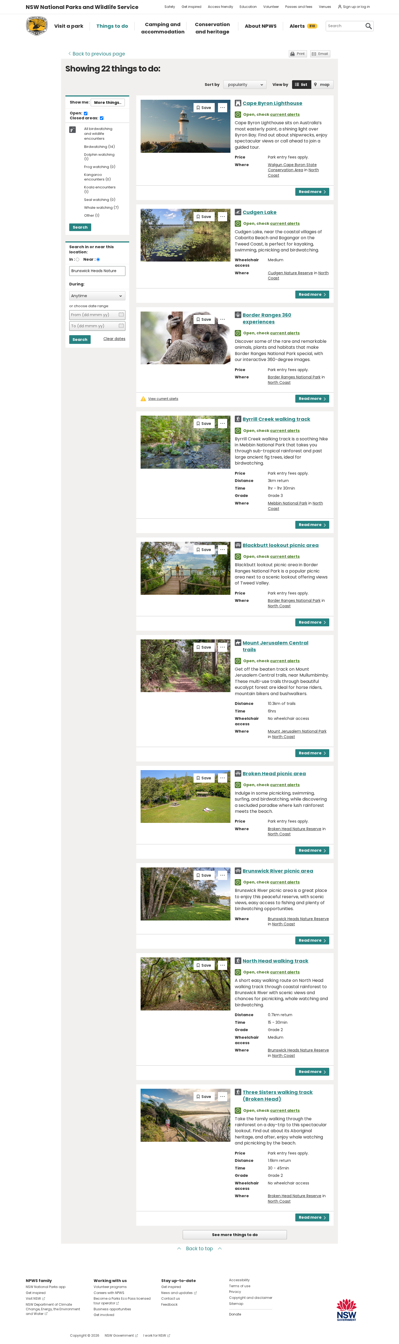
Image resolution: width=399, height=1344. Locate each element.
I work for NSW (154, 1335)
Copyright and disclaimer (250, 1297)
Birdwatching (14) (99, 147)
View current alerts (163, 399)
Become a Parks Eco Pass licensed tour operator (122, 1300)
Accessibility (239, 1280)
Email (323, 53)
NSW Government (119, 1335)
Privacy (235, 1291)
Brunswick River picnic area (278, 870)
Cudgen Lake (260, 212)
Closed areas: (84, 118)
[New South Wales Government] (347, 1310)
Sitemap (236, 1303)
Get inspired (191, 6)
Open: (76, 113)
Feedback (169, 1304)
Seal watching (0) (99, 200)
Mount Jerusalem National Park (297, 731)
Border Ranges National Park (294, 377)
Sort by (212, 84)
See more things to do (235, 1234)
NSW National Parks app (45, 1286)
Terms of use (239, 1286)
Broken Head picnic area (274, 773)
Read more (310, 191)
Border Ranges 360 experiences (267, 318)
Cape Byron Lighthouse (272, 103)
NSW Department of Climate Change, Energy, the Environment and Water (53, 1309)
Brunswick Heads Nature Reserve (298, 919)
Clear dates (114, 338)
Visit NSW (33, 1298)
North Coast (279, 382)
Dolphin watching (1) (99, 157)
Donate (235, 1314)
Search (80, 227)
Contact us (170, 1298)
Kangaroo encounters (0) (97, 177)
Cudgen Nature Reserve (290, 273)
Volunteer (271, 6)
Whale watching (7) (101, 208)
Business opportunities (112, 1309)
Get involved (104, 1314)
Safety (169, 6)
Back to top (199, 1248)
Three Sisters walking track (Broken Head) (278, 1095)
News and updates (177, 1292)
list (304, 84)
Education (248, 6)
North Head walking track (275, 960)
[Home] (37, 26)
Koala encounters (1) (100, 189)
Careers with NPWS (109, 1292)
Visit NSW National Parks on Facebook (31, 1335)
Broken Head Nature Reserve (294, 829)
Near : (89, 259)
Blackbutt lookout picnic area (281, 545)
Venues (325, 6)
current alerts (285, 114)
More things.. (107, 102)
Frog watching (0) (99, 167)
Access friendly (220, 6)
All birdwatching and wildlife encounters (98, 133)
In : (72, 259)
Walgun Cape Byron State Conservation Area (292, 167)
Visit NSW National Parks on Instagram (42, 1335)
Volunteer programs (110, 1286)
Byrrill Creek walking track (276, 419)
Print (301, 53)
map (325, 84)
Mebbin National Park (287, 503)
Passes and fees (298, 6)
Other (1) (91, 215)
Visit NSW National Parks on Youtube (54, 1335)
